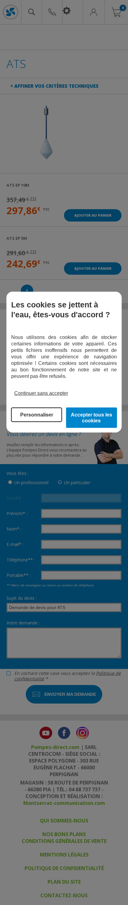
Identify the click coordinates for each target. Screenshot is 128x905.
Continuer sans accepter (41, 392)
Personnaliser (36, 414)
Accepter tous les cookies (91, 417)
